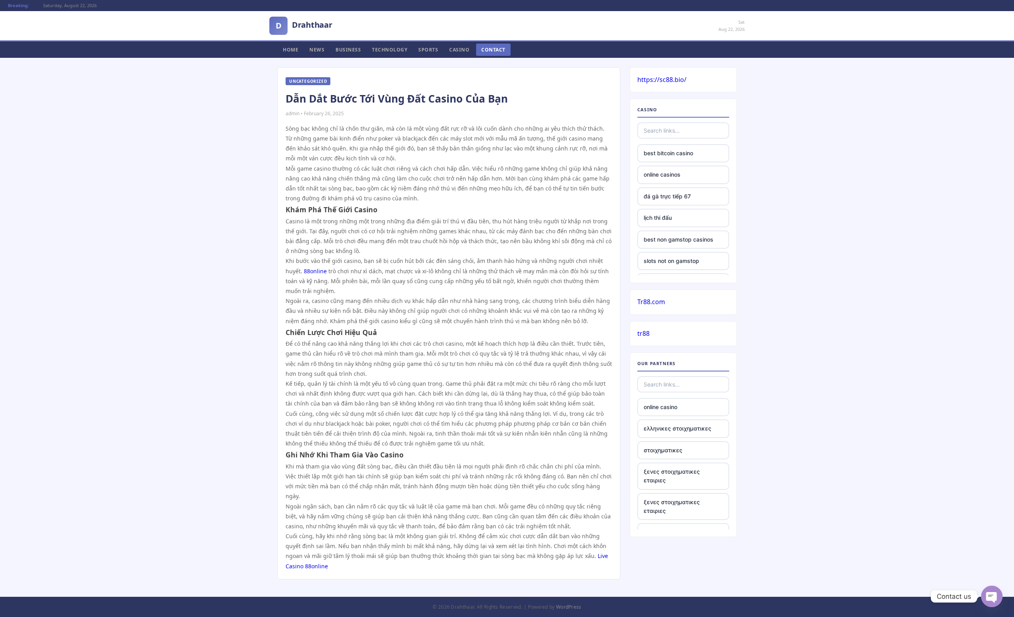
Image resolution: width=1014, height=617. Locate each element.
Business (348, 49)
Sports (428, 49)
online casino (660, 407)
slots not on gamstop (671, 260)
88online (315, 271)
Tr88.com (651, 301)
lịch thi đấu (658, 217)
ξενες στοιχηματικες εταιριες (672, 476)
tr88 (643, 333)
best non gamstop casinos (678, 239)
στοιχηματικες (663, 450)
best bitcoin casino (668, 153)
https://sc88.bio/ (661, 79)
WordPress (568, 607)
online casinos (662, 174)
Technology (389, 49)
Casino (459, 49)
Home (290, 49)
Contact (493, 49)
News (316, 49)
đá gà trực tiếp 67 (667, 196)
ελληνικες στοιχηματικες (677, 428)
